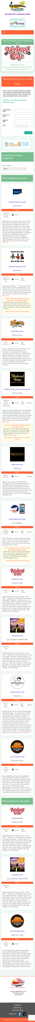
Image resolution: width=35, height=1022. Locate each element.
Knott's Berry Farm (17, 331)
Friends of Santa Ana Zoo (17, 266)
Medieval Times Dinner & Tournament (17, 389)
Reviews (29, 403)
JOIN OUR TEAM (17, 1010)
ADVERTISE (17, 1005)
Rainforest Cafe (17, 579)
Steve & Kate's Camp (17, 692)
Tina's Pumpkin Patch (17, 757)
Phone (23, 280)
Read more (5, 242)
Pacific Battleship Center (17, 519)
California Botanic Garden (17, 202)
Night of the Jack (17, 464)
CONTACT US (17, 1008)
